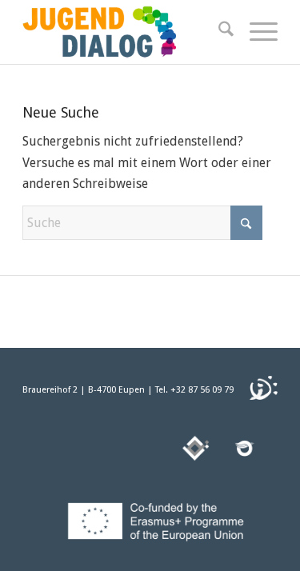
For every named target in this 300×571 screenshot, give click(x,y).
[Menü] (256, 32)
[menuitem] (218, 32)
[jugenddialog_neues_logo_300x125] (124, 32)
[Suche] (218, 32)
